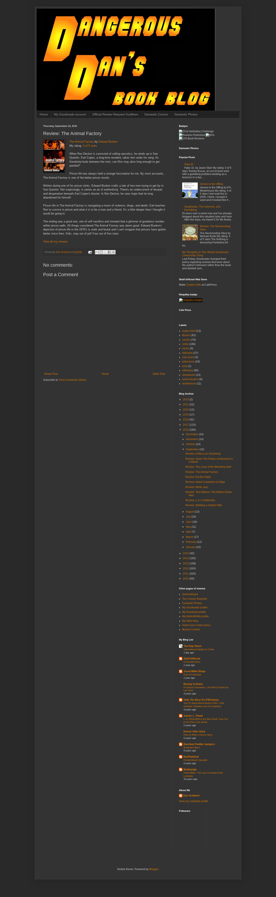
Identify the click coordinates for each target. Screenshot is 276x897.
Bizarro (186, 335)
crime (185, 344)
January (191, 547)
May (188, 526)
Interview (187, 352)
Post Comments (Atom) (72, 379)
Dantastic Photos (186, 114)
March (190, 536)
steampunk (188, 374)
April (189, 531)
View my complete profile (193, 801)
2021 (186, 404)
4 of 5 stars (90, 145)
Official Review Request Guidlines (115, 114)
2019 (186, 414)
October (191, 444)
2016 (186, 429)
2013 (186, 563)
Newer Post (51, 373)
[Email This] (97, 252)
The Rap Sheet (192, 646)
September (192, 449)
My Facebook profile (194, 612)
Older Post (159, 373)
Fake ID (188, 164)
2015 (186, 553)
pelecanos (188, 361)
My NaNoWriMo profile (195, 616)
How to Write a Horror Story (198, 734)
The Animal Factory (81, 141)
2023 (186, 399)
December (192, 434)
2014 (186, 558)
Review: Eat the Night (198, 476)
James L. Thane (193, 715)
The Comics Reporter (194, 598)
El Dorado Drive (191, 662)
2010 (186, 578)
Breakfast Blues (191, 747)
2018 (186, 419)
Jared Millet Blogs (194, 671)
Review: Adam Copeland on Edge (205, 481)
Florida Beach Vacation (195, 760)
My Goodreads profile (194, 607)
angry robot (189, 330)
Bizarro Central (191, 629)
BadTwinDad (191, 756)
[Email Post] (90, 252)
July (188, 516)
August (190, 511)
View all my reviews (55, 241)
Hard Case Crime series (196, 625)
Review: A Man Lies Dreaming (203, 453)
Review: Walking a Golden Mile (203, 505)
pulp (184, 366)
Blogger (153, 869)
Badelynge (190, 769)
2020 (186, 409)
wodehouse (189, 383)
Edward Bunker (108, 141)
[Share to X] (105, 252)
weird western (190, 379)
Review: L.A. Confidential (200, 500)
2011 (186, 573)
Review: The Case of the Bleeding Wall (208, 466)
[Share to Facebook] (109, 252)
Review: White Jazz (196, 487)
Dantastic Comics (156, 114)
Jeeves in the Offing (211, 184)
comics (186, 339)
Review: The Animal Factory (201, 472)
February (191, 541)
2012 (186, 568)
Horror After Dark (194, 731)
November (192, 439)
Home (44, 114)
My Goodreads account (70, 114)
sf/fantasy (187, 370)
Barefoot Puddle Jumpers (199, 744)
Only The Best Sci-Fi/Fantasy (201, 699)
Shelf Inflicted (190, 594)
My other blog (190, 620)
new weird (188, 357)
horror (185, 348)
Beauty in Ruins (193, 684)
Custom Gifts (193, 284)
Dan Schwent (191, 795)
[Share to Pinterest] (113, 252)
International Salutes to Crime (198, 649)
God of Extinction (192, 674)
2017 (186, 424)
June (189, 521)
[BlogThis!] (101, 252)
